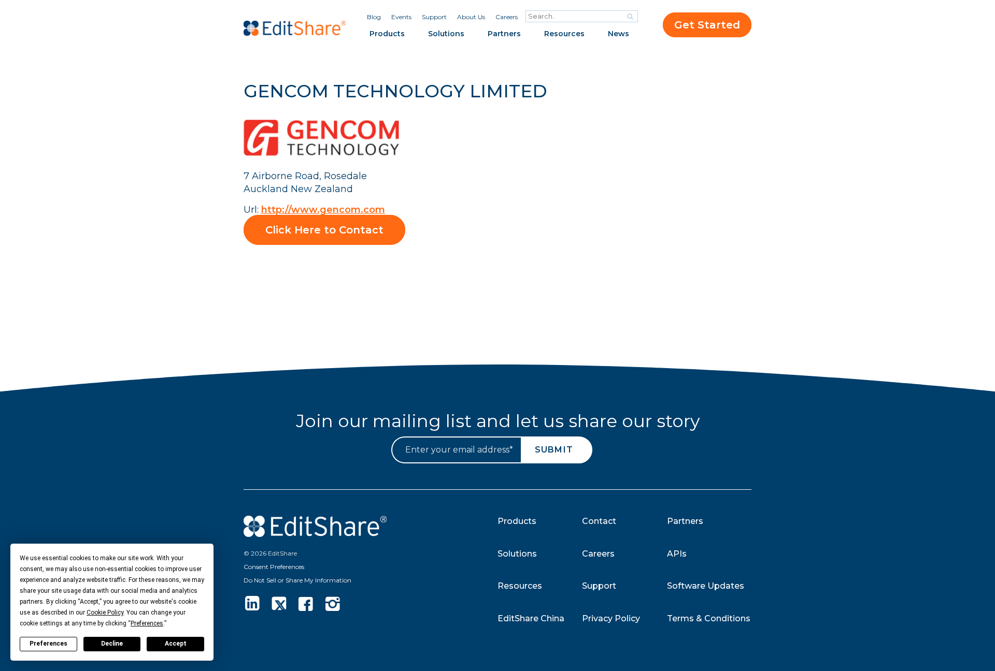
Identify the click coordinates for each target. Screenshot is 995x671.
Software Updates (705, 586)
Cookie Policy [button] (105, 612)
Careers (506, 17)
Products (387, 33)
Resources (564, 33)
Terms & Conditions (708, 618)
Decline (112, 643)
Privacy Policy (611, 618)
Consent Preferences (274, 567)
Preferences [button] (147, 623)
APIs (677, 554)
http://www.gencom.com (323, 209)
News (618, 33)
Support (434, 17)
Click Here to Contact (324, 230)
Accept (176, 643)
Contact (599, 521)
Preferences (48, 643)
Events (401, 17)
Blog (374, 17)
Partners (504, 33)
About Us (471, 17)
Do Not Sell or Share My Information (297, 580)
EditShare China (530, 618)
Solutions (446, 33)
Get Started (707, 25)
